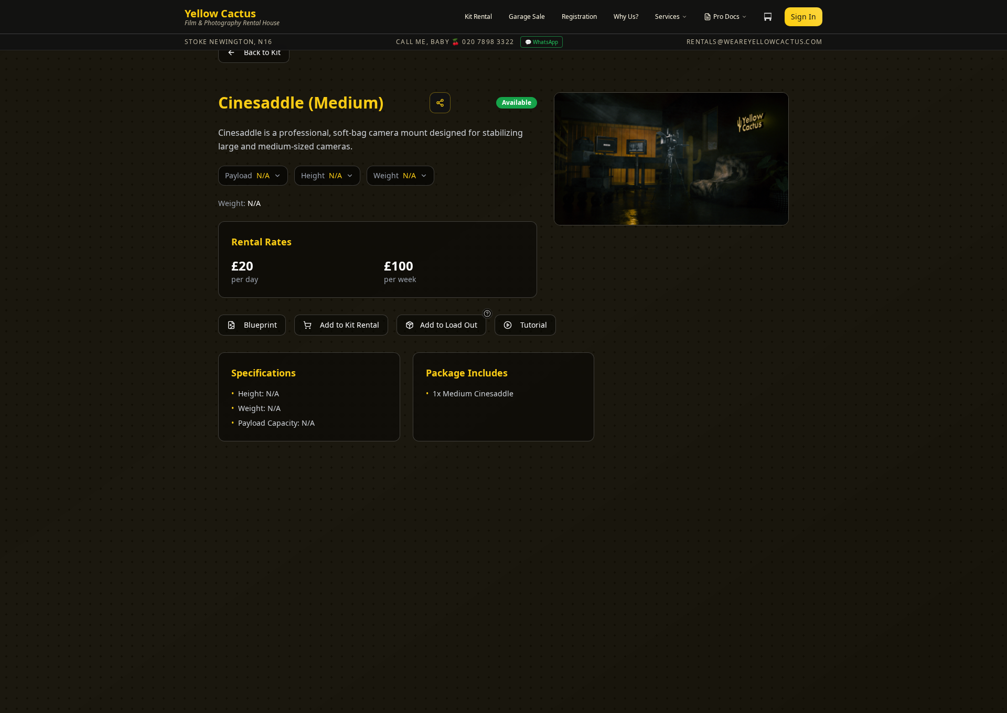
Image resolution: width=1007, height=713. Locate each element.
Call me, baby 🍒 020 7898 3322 (455, 42)
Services (667, 16)
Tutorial (533, 325)
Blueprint (260, 325)
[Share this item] (440, 102)
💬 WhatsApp (541, 42)
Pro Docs (726, 16)
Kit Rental (478, 16)
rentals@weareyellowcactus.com (754, 42)
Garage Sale (527, 16)
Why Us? (626, 16)
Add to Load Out (448, 325)
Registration (579, 16)
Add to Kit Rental (349, 325)
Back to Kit (262, 52)
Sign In (803, 16)
